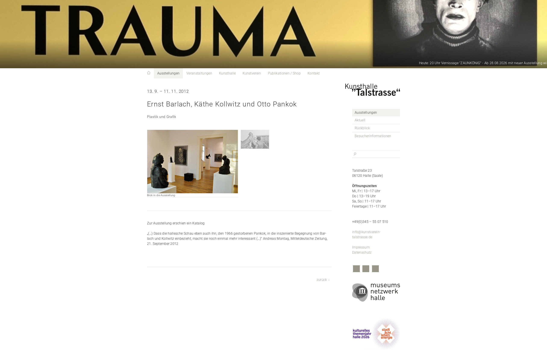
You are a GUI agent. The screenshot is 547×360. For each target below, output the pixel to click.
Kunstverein (252, 73)
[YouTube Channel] (375, 269)
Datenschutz (362, 252)
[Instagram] (366, 269)
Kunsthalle (227, 73)
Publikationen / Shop (284, 73)
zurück (322, 280)
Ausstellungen (168, 73)
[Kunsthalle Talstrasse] (376, 88)
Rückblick (362, 128)
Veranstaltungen (199, 73)
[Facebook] (356, 269)
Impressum (361, 247)
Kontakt (313, 73)
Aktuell (360, 120)
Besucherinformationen (373, 136)
